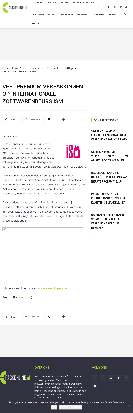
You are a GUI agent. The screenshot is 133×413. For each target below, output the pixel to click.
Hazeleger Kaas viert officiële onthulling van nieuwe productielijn (109, 177)
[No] (128, 405)
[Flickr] (103, 7)
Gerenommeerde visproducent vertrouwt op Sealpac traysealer (109, 156)
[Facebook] (97, 7)
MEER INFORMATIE (70, 407)
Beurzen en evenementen (32, 68)
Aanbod (113, 14)
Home (5, 68)
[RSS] (115, 7)
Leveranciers (98, 14)
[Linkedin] (109, 7)
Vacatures (82, 14)
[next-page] (99, 236)
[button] (125, 14)
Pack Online (37, 14)
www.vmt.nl (24, 297)
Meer (34, 23)
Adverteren (51, 2)
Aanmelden (37, 2)
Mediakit (64, 2)
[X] (120, 7)
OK (54, 407)
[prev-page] (93, 236)
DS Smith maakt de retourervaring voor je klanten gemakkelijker (108, 198)
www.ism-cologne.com (53, 288)
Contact (94, 2)
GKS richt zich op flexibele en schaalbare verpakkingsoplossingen (109, 135)
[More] (63, 119)
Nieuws (51, 14)
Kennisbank (67, 14)
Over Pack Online (80, 2)
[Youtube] (126, 7)
